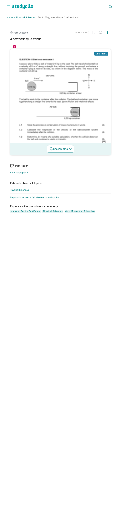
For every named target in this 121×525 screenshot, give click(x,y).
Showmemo (60, 148)
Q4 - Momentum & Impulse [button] (45, 197)
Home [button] (10, 17)
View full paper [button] (18, 172)
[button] (25, 211)
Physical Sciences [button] (26, 17)
